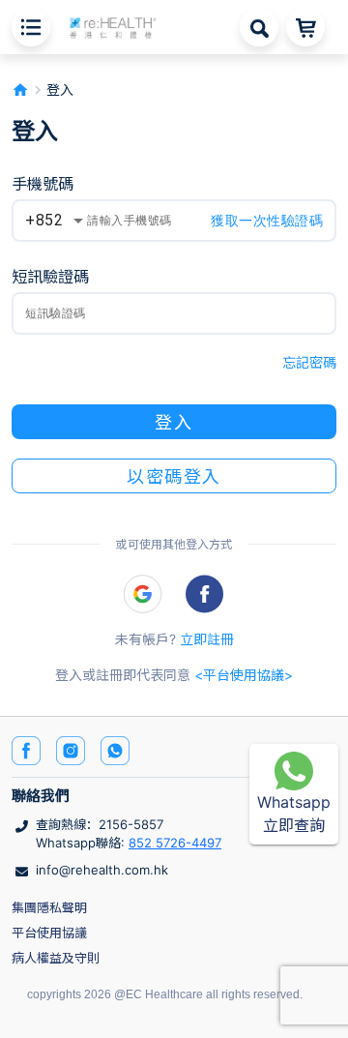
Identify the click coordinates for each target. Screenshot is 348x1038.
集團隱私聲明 (49, 907)
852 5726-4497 (175, 842)
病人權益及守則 (56, 957)
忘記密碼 (309, 362)
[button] (113, 26)
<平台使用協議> (243, 675)
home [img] (20, 90)
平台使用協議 (49, 932)
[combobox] (54, 220)
